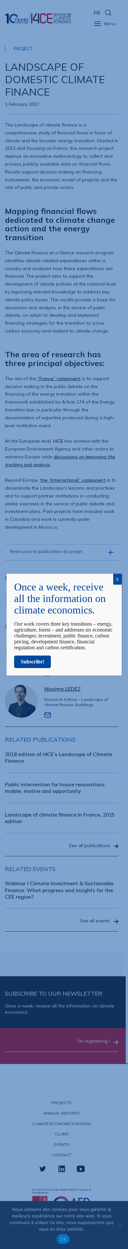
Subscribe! (32, 661)
